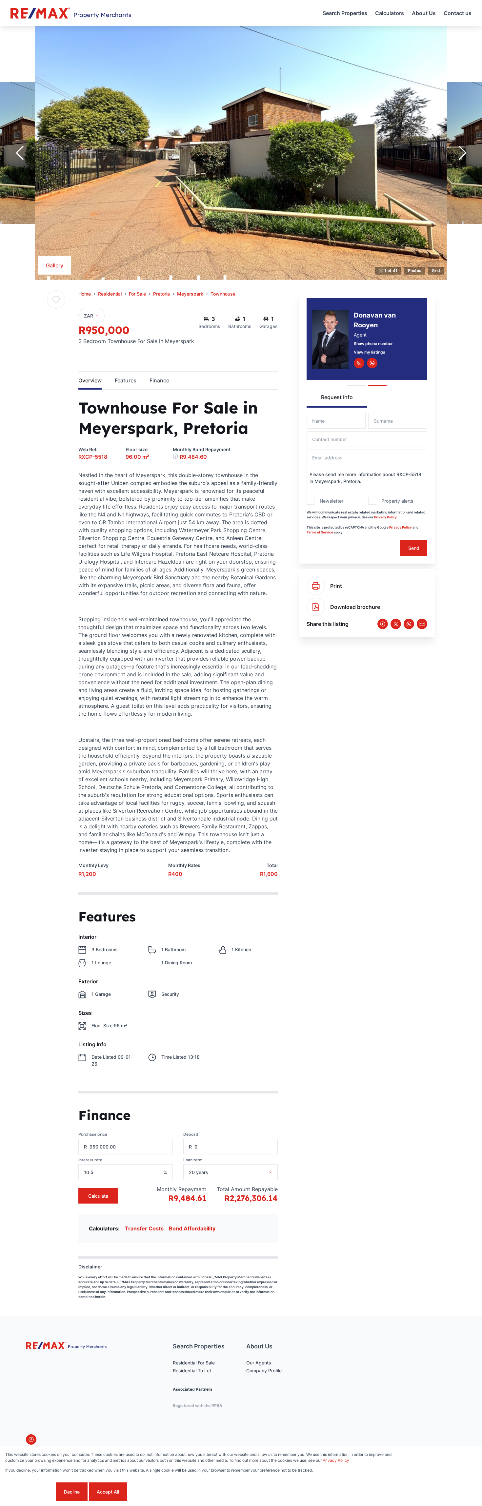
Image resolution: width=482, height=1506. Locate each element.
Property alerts (397, 501)
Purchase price (92, 1134)
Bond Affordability (192, 1228)
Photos (414, 270)
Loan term (193, 1159)
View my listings (369, 352)
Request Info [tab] (337, 397)
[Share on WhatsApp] (409, 624)
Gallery (54, 265)
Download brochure (355, 607)
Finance (159, 380)
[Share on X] (396, 624)
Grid (436, 270)
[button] (19, 153)
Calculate (98, 1196)
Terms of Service (320, 532)
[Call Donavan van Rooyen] (359, 363)
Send (413, 548)
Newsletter (331, 501)
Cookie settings (30, 1492)
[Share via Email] (422, 624)
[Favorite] (56, 299)
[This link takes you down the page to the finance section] (176, 457)
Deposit (190, 1134)
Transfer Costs (144, 1228)
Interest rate (90, 1159)
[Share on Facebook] (382, 624)
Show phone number (373, 343)
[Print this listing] (316, 586)
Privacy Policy (385, 517)
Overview (90, 380)
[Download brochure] (316, 607)
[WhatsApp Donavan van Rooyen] (372, 363)
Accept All (108, 1492)
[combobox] (239, 1172)
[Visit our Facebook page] (31, 1439)
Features (125, 380)
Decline (72, 1492)
